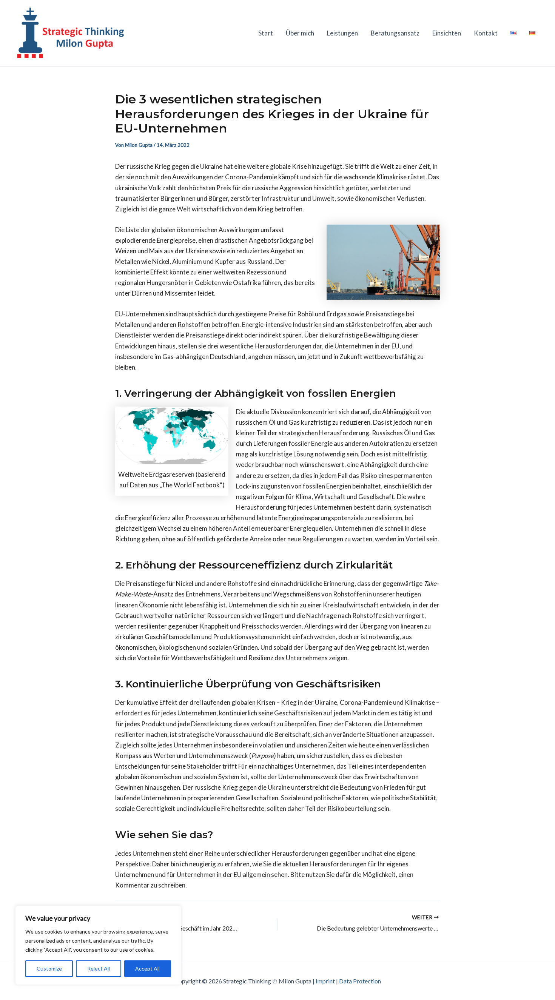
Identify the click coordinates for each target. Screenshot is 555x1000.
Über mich (300, 33)
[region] (98, 945)
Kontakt (486, 33)
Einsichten (446, 33)
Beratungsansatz (395, 33)
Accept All (147, 968)
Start (265, 33)
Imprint (325, 981)
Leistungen (342, 33)
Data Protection (360, 981)
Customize (49, 968)
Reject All (98, 968)
